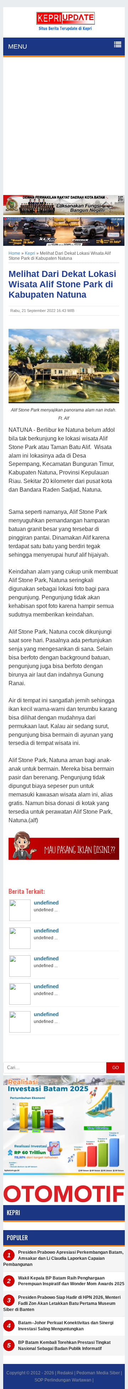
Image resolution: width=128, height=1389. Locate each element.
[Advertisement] (64, 127)
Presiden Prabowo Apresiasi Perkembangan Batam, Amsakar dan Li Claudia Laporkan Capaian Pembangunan (63, 1258)
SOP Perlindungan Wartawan (62, 1380)
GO (115, 1067)
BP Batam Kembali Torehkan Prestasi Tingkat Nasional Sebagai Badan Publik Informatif (64, 1345)
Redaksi (65, 1372)
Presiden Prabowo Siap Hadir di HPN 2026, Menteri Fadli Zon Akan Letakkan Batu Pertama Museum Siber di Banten (62, 1303)
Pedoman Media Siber (98, 1372)
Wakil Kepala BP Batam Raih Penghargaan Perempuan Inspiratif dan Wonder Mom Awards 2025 (71, 1281)
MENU (17, 46)
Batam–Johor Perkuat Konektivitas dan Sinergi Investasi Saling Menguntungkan (65, 1325)
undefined (46, 903)
